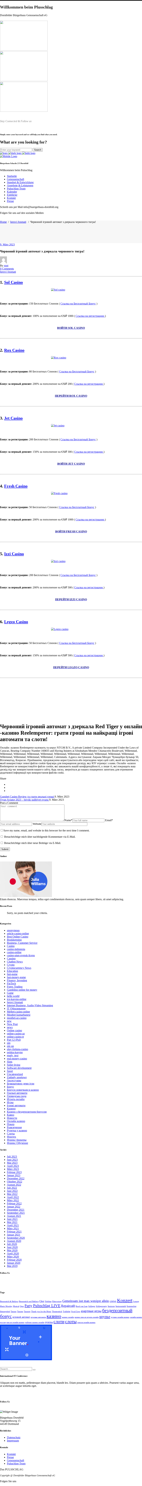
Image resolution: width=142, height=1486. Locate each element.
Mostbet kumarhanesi (18, 1014)
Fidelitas (48, 1301)
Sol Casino (13, 282)
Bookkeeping (14, 939)
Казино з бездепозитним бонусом (27, 1111)
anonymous (13, 930)
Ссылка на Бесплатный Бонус (78, 303)
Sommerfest (131, 1306)
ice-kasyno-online (16, 999)
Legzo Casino (16, 621)
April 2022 (13, 1197)
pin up (10, 1046)
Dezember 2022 (15, 1178)
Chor (41, 1301)
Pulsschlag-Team (16, 1463)
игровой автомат (21, 1317)
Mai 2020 (12, 1250)
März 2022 (13, 1200)
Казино (11, 1108)
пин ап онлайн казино (15, 1322)
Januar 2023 (13, 1175)
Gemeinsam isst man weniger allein (85, 1301)
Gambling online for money (22, 989)
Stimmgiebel (5, 1311)
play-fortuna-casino (17, 1049)
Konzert (124, 1300)
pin (8, 1042)
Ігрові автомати (16, 1105)
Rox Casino (14, 350)
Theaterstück (57, 1311)
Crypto (11, 964)
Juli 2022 (12, 1187)
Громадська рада (16, 1096)
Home (3, 221)
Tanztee (20, 1311)
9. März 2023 (7, 244)
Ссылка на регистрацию (90, 315)
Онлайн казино (16, 1121)
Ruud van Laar (82, 1306)
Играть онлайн (16, 1099)
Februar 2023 (14, 1172)
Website (37, 823)
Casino (11, 946)
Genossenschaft (15, 1460)
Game (10, 992)
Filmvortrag (57, 1301)
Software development (19, 1067)
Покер (10, 1124)
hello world (13, 996)
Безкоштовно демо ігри (20, 1083)
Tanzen (13, 1311)
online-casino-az (16, 1033)
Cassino (11, 958)
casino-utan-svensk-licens (21, 955)
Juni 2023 (12, 1159)
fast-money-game (16, 977)
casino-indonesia (16, 949)
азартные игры (91, 1311)
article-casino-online (18, 933)
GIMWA (113, 1301)
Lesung (136, 1301)
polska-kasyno (15, 1052)
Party (28, 1306)
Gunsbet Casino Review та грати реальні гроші (27, 796)
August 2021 (14, 1215)
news (10, 1027)
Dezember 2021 (15, 1209)
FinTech (11, 983)
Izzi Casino (14, 554)
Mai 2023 (12, 1162)
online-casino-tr (15, 1036)
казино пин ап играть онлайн (87, 1317)
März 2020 (13, 1256)
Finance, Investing (17, 980)
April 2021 (13, 1225)
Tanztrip (27, 1311)
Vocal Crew (75, 1311)
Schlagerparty (101, 1306)
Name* (68, 820)
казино (54, 1316)
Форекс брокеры (16, 1139)
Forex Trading (15, 986)
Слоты (11, 1133)
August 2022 (14, 1184)
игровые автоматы (38, 1317)
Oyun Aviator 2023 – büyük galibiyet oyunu (24, 799)
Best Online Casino (17, 936)
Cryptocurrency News (19, 967)
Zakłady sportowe (17, 1077)
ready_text (12, 1055)
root (6, 265)
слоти (59, 1321)
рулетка (49, 1322)
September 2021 (16, 1212)
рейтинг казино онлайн (34, 1322)
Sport (10, 1071)
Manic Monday (6, 1306)
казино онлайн (68, 1317)
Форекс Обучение (17, 1143)
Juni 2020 (12, 1247)
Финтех (11, 1136)
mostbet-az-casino (16, 1017)
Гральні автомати (17, 1092)
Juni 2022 (12, 1190)
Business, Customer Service (22, 942)
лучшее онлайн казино (120, 1317)
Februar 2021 (14, 1231)
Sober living (13, 1064)
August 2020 (14, 1240)
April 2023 (13, 1165)
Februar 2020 (14, 1259)
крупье (104, 1317)
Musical (16, 1306)
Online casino (14, 1030)
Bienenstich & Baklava (9, 1301)
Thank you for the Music (41, 1311)
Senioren (111, 1306)
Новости (12, 1117)
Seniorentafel (121, 1306)
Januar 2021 (13, 1234)
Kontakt (11, 1454)
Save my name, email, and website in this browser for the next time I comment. (46, 830)
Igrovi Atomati (18, 221)
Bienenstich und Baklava (29, 1301)
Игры (10, 1102)
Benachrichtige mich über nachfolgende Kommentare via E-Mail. (40, 836)
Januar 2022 (13, 1206)
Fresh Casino (16, 486)
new (9, 1021)
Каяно (10, 1114)
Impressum (13, 1440)
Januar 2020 (13, 1262)
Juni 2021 (12, 1219)
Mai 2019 (12, 1266)
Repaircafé (68, 1306)
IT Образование (16, 1008)
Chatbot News (15, 961)
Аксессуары (14, 1080)
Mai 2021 (12, 1222)
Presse (10, 1457)
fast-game (12, 974)
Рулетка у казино (17, 1130)
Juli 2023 (12, 1156)
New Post (12, 1024)
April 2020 (13, 1253)
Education (12, 971)
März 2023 (13, 1169)
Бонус (10, 1086)
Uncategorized (15, 1074)
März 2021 (13, 1228)
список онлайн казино (86, 1322)
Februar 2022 (14, 1203)
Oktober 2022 (14, 1181)
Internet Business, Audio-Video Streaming (30, 1005)
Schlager (91, 1306)
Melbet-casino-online (18, 1011)
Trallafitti (66, 1311)
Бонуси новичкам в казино (23, 1089)
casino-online (14, 952)
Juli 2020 (12, 1244)
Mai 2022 (12, 1194)
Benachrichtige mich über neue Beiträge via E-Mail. (32, 842)
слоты (71, 1321)
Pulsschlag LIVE (46, 1305)
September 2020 (16, 1237)
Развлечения (14, 1127)
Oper (22, 1306)
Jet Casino (13, 418)
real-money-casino (17, 1058)
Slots (9, 1061)
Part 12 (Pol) (14, 1039)
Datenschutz (13, 1437)
